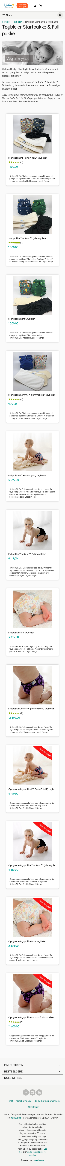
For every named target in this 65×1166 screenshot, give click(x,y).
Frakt (10, 1100)
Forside (6, 21)
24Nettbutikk (38, 1160)
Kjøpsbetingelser (24, 1100)
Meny (8, 15)
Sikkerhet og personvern (47, 1100)
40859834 (16, 1117)
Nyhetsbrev (33, 1106)
